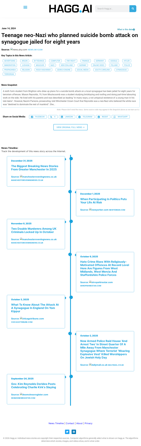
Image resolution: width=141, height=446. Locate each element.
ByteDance (39, 61)
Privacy (88, 423)
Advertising (9, 61)
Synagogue (121, 70)
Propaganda (10, 70)
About (79, 423)
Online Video (98, 65)
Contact (70, 423)
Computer (55, 61)
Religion (26, 70)
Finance (85, 61)
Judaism (25, 65)
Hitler (127, 61)
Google (113, 61)
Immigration (9, 65)
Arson (25, 61)
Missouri (40, 65)
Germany (100, 61)
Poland (114, 65)
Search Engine (63, 70)
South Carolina (102, 70)
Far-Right (71, 61)
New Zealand (67, 65)
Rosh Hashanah (43, 70)
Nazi (52, 65)
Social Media (83, 70)
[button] (25, 7)
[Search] (132, 8)
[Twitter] (67, 432)
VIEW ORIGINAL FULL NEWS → (70, 127)
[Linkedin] (74, 432)
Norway (82, 65)
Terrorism (9, 74)
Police (127, 65)
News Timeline (56, 423)
